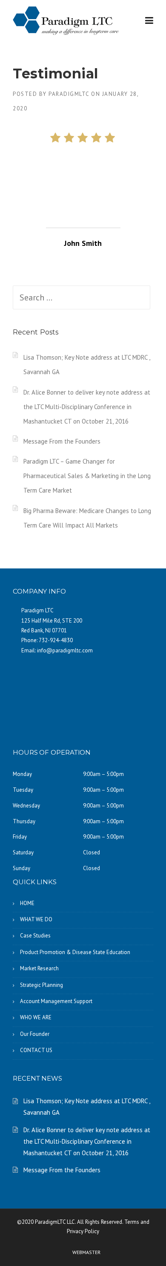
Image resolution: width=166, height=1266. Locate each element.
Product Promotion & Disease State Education (75, 952)
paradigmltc (69, 94)
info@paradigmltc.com (65, 650)
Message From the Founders (61, 441)
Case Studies (35, 935)
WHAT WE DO (36, 919)
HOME (27, 903)
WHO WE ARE (36, 1017)
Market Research (39, 968)
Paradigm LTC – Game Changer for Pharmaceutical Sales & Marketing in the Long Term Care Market (87, 475)
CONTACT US (36, 1050)
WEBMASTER (86, 1252)
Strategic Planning (41, 985)
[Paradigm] (66, 20)
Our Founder (34, 1034)
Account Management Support (56, 1001)
